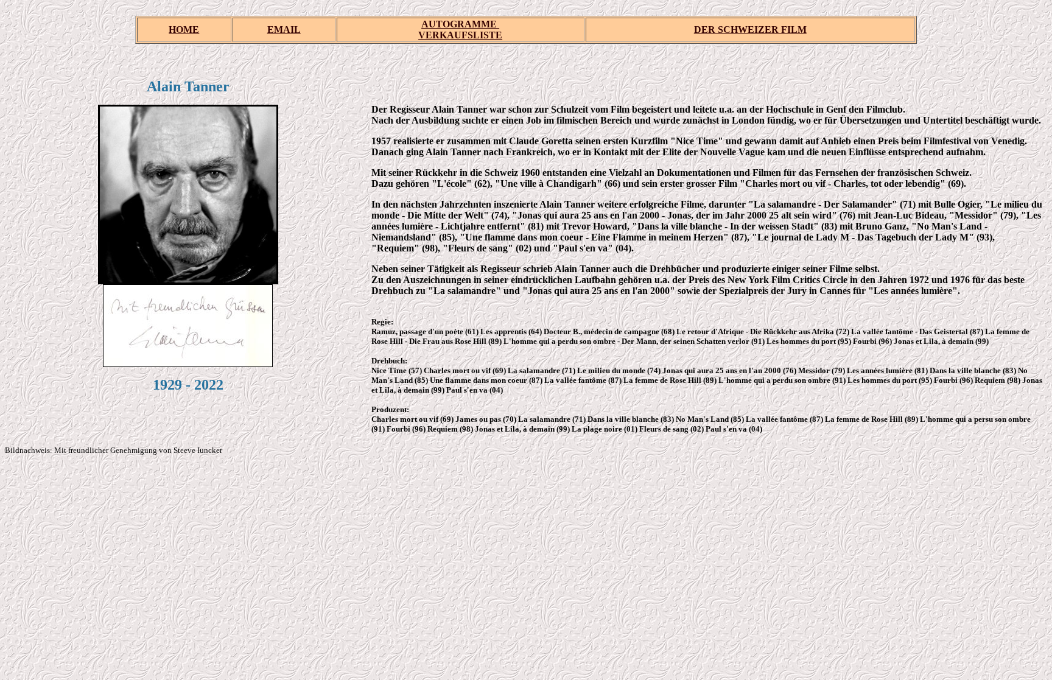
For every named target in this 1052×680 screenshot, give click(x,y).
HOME (184, 29)
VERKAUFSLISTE (460, 35)
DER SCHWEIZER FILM (750, 29)
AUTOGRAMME (460, 24)
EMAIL (284, 29)
